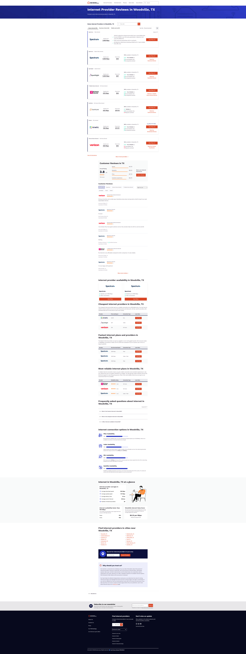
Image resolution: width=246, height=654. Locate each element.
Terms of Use (138, 626)
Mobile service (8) (115, 28)
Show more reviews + (123, 273)
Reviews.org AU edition (95, 631)
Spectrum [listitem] (108, 187)
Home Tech (131, 2)
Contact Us (91, 622)
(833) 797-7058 (152, 123)
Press (89, 625)
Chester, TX (103, 544)
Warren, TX (103, 542)
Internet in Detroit (115, 641)
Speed (113, 166)
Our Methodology (92, 628)
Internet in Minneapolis (116, 638)
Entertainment (117, 2)
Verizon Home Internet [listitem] (116, 187)
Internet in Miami (115, 636)
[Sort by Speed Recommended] (151, 28)
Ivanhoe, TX (104, 537)
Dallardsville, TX (130, 534)
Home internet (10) (92, 28)
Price (113, 174)
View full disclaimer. (92, 155)
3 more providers (122, 156)
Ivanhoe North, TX (105, 535)
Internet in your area (116, 633)
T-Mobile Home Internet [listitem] (128, 187)
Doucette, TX (104, 534)
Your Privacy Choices (115, 650)
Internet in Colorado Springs (117, 643)
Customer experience (117, 178)
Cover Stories (139, 2)
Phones (125, 2)
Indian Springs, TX (131, 542)
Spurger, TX (129, 541)
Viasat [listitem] (106, 190)
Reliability (114, 170)
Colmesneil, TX (104, 541)
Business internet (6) (104, 28)
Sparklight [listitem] (101, 190)
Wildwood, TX (130, 535)
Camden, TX (129, 544)
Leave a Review (141, 175)
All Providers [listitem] (101, 187)
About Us (115, 584)
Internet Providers (107, 2)
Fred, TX (128, 539)
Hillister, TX (103, 539)
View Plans (151, 39)
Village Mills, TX (130, 537)
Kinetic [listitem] (111, 190)
